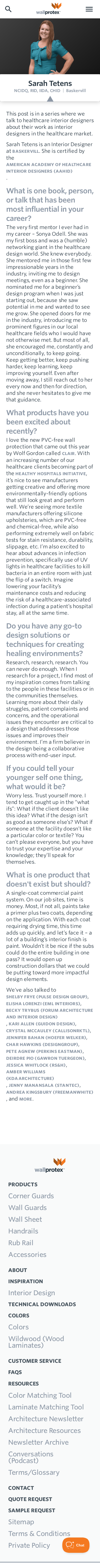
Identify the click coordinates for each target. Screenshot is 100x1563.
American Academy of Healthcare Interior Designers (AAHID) (48, 168)
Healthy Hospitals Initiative (50, 473)
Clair (68, 453)
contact (21, 1488)
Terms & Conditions (39, 1533)
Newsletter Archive (38, 1442)
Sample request (31, 1510)
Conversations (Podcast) (31, 1457)
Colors (18, 1327)
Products (22, 1184)
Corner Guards (31, 1196)
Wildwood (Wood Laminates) (36, 1342)
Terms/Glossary (33, 1472)
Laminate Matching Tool (46, 1407)
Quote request (30, 1499)
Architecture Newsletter (46, 1419)
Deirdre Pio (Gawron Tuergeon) (45, 1058)
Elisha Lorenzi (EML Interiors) (43, 1003)
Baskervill (25, 151)
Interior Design (31, 1293)
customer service (34, 1361)
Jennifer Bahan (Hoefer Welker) (46, 1037)
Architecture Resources (44, 1430)
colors (18, 1315)
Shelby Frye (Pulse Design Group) (46, 996)
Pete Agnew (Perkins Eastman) (44, 1051)
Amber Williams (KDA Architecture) (30, 1075)
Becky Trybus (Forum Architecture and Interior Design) (49, 1013)
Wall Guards (27, 1208)
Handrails (23, 1231)
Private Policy (29, 1545)
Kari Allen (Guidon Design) (42, 1023)
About (17, 1270)
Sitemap (21, 1522)
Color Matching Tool (40, 1395)
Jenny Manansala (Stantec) (44, 1085)
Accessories (27, 1254)
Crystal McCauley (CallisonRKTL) (48, 1030)
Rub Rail (20, 1243)
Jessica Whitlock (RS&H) (36, 1065)
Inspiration (25, 1281)
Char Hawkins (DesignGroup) (42, 1044)
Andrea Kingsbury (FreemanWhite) (49, 1092)
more (25, 1099)
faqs (15, 1372)
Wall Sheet (25, 1219)
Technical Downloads (42, 1304)
